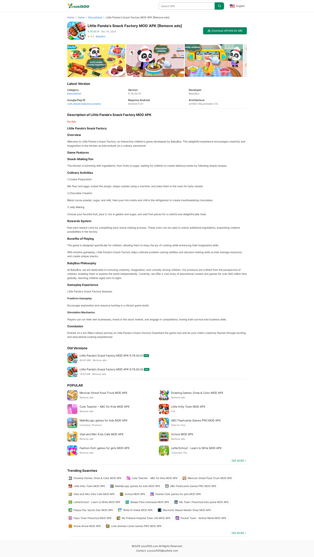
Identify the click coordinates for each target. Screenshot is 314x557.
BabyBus (100, 36)
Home (70, 17)
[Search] (219, 6)
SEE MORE (238, 460)
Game (81, 17)
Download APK (227, 30)
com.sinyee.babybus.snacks (84, 103)
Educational (95, 17)
